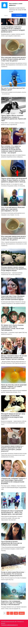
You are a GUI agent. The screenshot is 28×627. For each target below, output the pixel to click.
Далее (22, 613)
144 (16, 613)
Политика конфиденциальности (9, 625)
